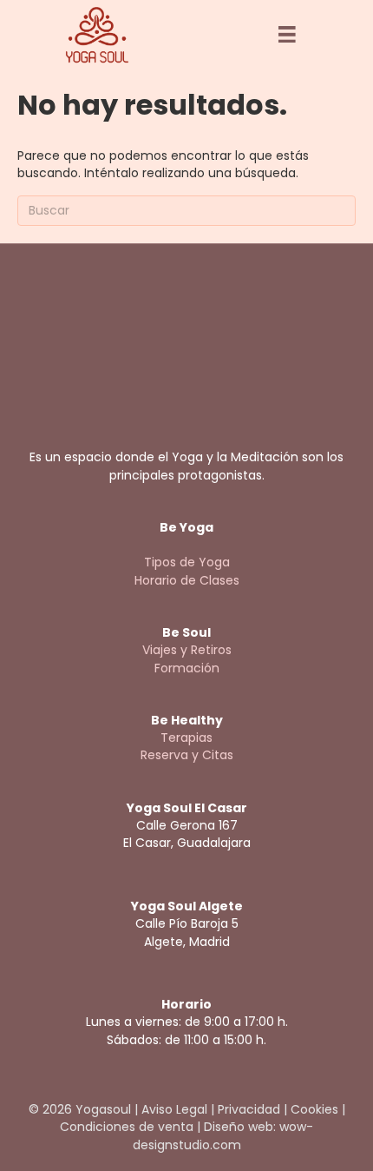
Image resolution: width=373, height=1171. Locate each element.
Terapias (186, 737)
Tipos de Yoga (187, 562)
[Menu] (287, 35)
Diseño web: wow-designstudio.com (223, 1135)
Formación (186, 668)
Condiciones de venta (126, 1126)
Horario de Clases (186, 580)
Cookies (314, 1109)
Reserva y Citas (187, 755)
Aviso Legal (174, 1109)
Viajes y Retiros (187, 649)
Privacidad (249, 1109)
